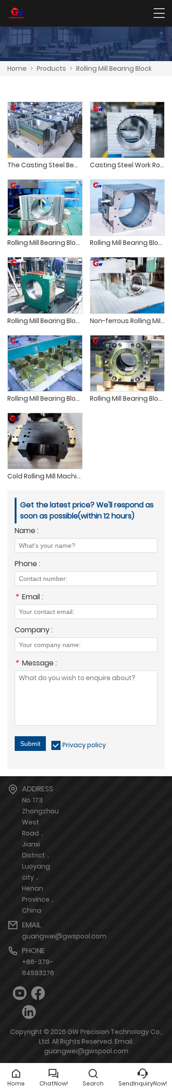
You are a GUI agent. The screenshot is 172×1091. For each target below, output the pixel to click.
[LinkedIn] (29, 1012)
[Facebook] (38, 993)
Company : (34, 630)
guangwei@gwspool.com (64, 936)
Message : (36, 663)
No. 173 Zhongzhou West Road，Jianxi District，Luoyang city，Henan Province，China (40, 855)
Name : (27, 531)
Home (17, 68)
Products (51, 68)
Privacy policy (84, 745)
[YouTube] (19, 993)
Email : (29, 597)
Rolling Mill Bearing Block (114, 68)
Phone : (27, 564)
